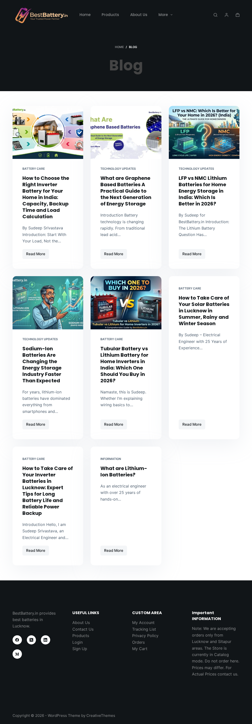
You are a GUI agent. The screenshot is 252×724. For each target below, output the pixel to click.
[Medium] (17, 654)
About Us (138, 14)
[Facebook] (17, 640)
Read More (37, 255)
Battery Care (33, 168)
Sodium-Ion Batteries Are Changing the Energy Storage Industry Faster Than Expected (42, 364)
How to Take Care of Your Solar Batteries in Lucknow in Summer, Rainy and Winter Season (204, 310)
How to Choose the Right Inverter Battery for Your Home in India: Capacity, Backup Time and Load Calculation (45, 197)
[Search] (215, 15)
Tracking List (144, 629)
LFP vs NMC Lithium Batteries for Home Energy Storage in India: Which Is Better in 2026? (203, 191)
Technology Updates (118, 168)
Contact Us (83, 629)
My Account (143, 622)
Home (85, 14)
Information (110, 459)
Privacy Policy (145, 635)
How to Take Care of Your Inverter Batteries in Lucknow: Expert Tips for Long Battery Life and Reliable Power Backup (47, 491)
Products (110, 14)
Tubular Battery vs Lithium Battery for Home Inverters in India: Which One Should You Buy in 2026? (124, 364)
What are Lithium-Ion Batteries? (123, 471)
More (163, 14)
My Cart (139, 648)
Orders (138, 642)
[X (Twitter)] (31, 640)
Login (77, 642)
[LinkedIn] (45, 640)
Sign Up (79, 648)
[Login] (226, 15)
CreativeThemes (100, 715)
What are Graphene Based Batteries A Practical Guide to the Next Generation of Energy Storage (125, 191)
